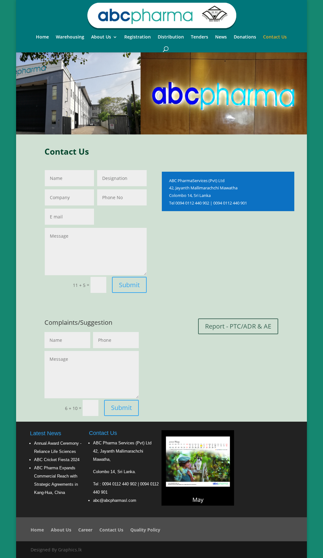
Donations (245, 37)
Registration (137, 37)
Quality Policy (145, 530)
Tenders (199, 37)
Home (42, 37)
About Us (101, 37)
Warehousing (70, 37)
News (221, 37)
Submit (129, 285)
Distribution (171, 37)
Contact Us (275, 37)
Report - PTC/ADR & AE (238, 326)
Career (85, 530)
